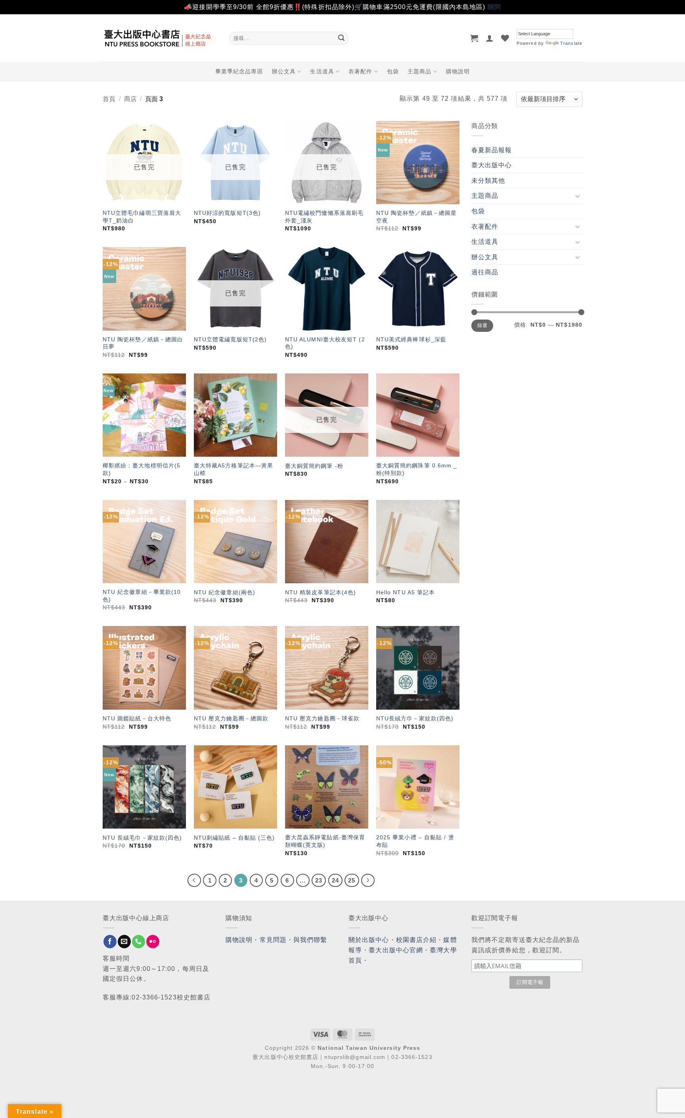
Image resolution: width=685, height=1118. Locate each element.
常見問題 (273, 939)
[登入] (490, 38)
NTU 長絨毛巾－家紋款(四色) (142, 838)
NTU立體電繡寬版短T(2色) (230, 339)
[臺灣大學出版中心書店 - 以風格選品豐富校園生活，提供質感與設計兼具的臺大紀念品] (160, 38)
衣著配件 (360, 71)
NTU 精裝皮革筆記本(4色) (320, 592)
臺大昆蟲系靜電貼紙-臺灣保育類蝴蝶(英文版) (325, 841)
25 (351, 880)
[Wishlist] (505, 38)
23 (318, 880)
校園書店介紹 (416, 939)
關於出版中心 (368, 939)
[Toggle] (577, 196)
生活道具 (322, 71)
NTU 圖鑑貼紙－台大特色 (137, 718)
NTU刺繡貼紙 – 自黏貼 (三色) (234, 838)
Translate (571, 43)
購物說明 (458, 71)
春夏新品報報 (491, 150)
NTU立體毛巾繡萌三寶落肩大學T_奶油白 (142, 217)
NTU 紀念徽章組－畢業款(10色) (142, 596)
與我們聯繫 (310, 939)
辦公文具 (284, 71)
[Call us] (138, 941)
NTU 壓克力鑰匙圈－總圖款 (231, 718)
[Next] (368, 880)
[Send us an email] (124, 941)
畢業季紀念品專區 (239, 71)
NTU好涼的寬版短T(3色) (227, 213)
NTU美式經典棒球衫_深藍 (411, 339)
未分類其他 (488, 180)
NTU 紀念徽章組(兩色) (224, 592)
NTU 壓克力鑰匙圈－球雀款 (322, 718)
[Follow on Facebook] (110, 941)
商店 (130, 99)
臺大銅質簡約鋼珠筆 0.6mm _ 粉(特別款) (416, 469)
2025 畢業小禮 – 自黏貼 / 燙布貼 (415, 841)
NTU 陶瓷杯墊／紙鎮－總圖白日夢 (143, 343)
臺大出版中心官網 (396, 950)
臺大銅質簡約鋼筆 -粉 (314, 466)
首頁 (109, 99)
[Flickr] (152, 941)
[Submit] (341, 38)
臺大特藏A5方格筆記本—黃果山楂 (233, 469)
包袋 (393, 71)
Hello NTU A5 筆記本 (405, 592)
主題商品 (419, 71)
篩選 (482, 325)
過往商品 (484, 272)
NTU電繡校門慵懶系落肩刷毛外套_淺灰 (324, 217)
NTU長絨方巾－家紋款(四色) (415, 718)
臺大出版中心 (491, 165)
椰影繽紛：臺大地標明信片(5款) (141, 469)
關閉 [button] (494, 7)
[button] (474, 38)
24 (335, 880)
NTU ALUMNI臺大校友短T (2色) (325, 343)
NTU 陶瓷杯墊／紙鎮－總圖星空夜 (416, 217)
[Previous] (194, 880)
